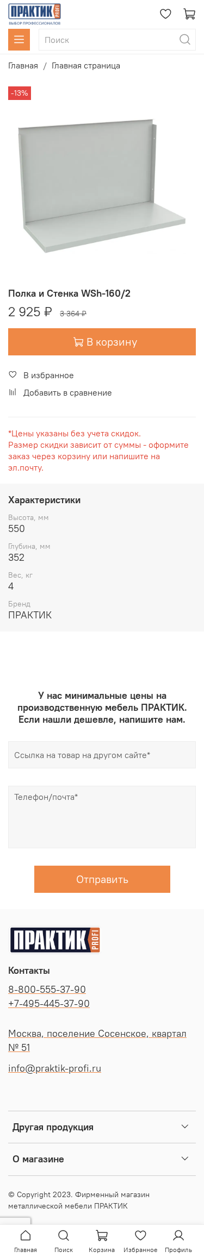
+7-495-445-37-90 (49, 1004)
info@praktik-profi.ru (54, 1068)
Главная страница (86, 65)
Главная (23, 65)
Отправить (102, 879)
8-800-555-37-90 (47, 990)
